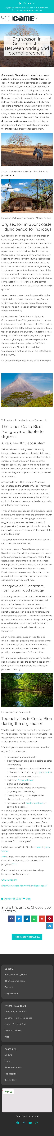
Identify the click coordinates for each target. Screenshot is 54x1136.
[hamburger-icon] (50, 19)
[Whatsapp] (34, 3)
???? (3, 856)
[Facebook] (20, 3)
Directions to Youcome (27, 1116)
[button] (11, 919)
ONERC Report (8, 879)
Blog (28, 898)
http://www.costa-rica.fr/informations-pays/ (24, 885)
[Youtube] (29, 3)
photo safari (45, 772)
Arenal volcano (25, 780)
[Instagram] (25, 3)
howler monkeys (34, 803)
